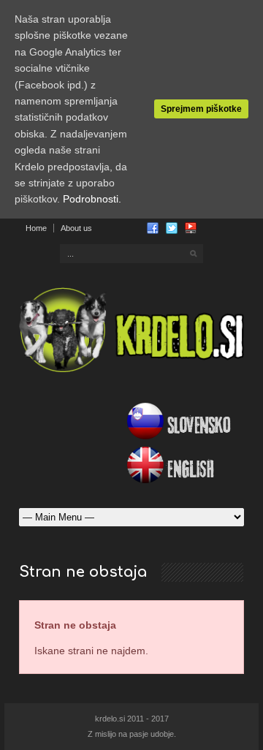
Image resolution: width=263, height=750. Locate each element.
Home (36, 228)
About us (76, 228)
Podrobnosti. (92, 199)
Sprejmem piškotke (201, 109)
